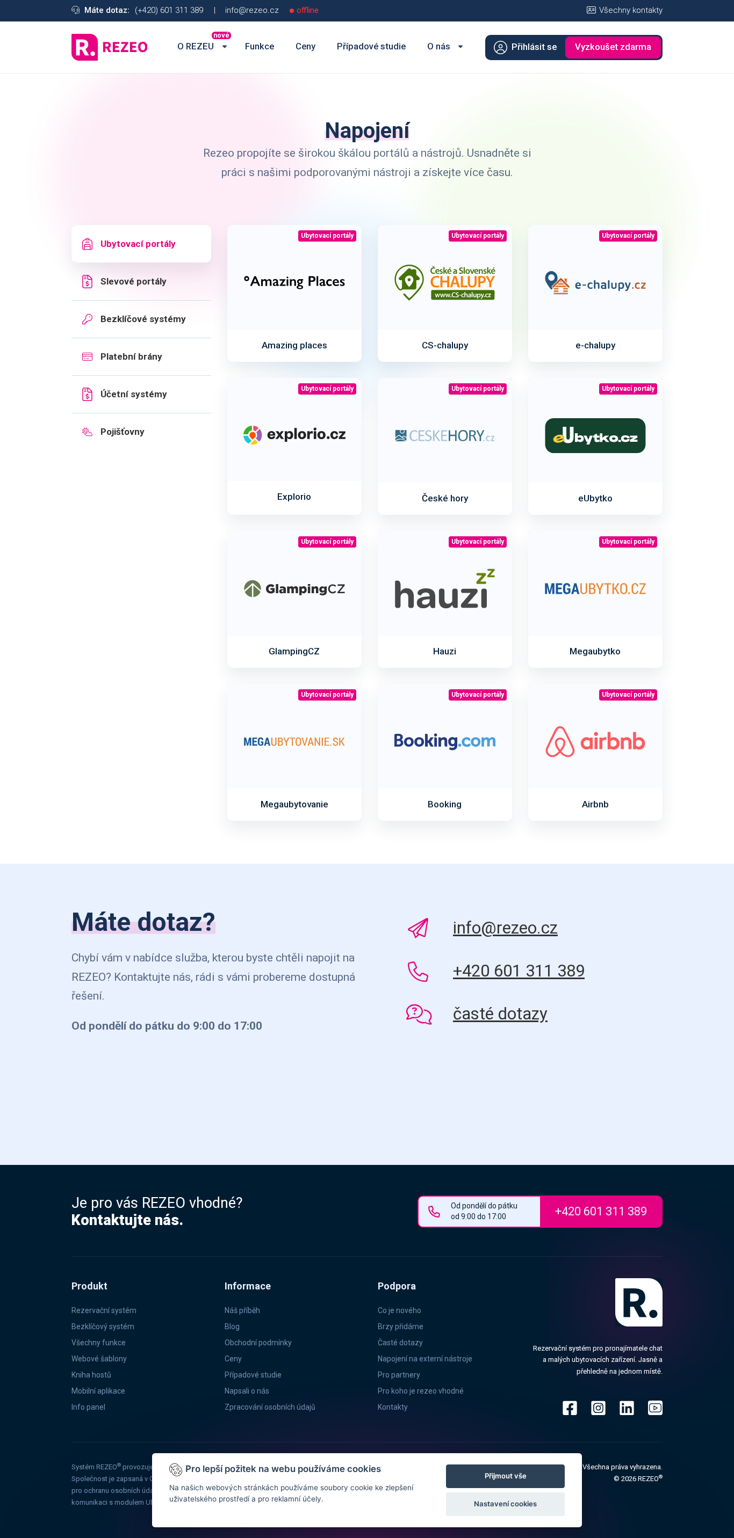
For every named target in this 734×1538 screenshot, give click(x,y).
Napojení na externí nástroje (425, 1358)
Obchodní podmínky (258, 1342)
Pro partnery (399, 1375)
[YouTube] (652, 1408)
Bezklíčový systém (102, 1326)
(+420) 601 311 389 (169, 10)
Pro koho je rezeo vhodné (421, 1391)
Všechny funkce (98, 1342)
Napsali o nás (247, 1391)
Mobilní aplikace (98, 1391)
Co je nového (399, 1310)
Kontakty (393, 1407)
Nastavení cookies (505, 1503)
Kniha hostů (91, 1375)
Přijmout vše (506, 1475)
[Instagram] (598, 1408)
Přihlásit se (534, 47)
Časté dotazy (400, 1342)
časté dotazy (500, 1014)
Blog (232, 1326)
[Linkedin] (627, 1408)
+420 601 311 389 (519, 971)
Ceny (233, 1358)
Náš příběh (242, 1310)
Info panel (88, 1407)
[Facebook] (570, 1408)
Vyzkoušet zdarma (613, 47)
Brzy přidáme (400, 1326)
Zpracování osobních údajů (270, 1407)
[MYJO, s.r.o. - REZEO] (111, 47)
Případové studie (253, 1375)
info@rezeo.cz (252, 10)
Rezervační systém (103, 1310)
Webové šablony (99, 1358)
